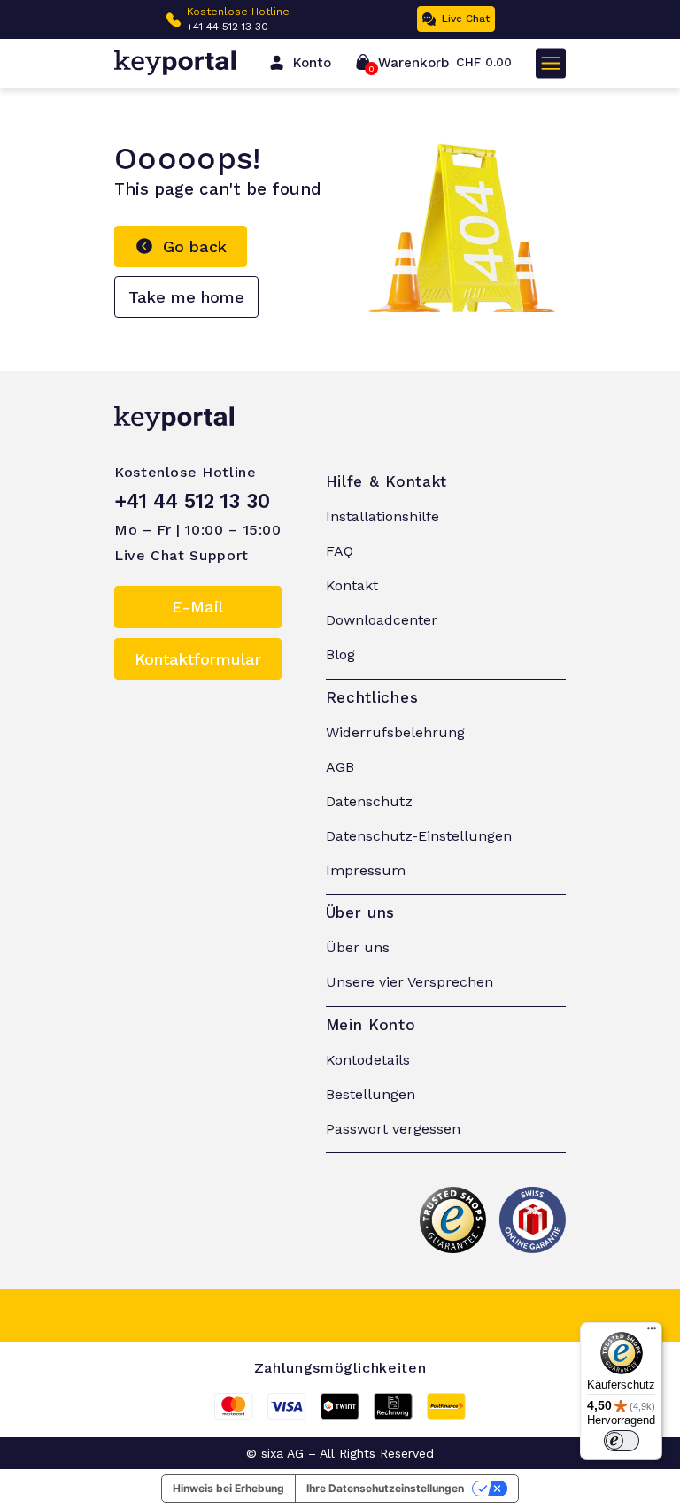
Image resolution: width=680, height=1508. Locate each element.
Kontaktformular (198, 659)
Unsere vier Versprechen (409, 981)
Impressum (366, 870)
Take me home (186, 297)
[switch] (621, 1440)
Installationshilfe (382, 516)
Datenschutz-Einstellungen (419, 835)
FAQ (339, 550)
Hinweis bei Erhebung (228, 1488)
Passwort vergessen (393, 1128)
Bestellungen (370, 1094)
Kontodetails (368, 1059)
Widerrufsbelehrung (395, 732)
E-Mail (197, 606)
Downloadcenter (381, 620)
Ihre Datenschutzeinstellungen (385, 1488)
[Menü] (651, 1332)
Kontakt (352, 585)
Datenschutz (369, 801)
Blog (340, 654)
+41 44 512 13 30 (227, 26)
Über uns (358, 947)
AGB (340, 766)
